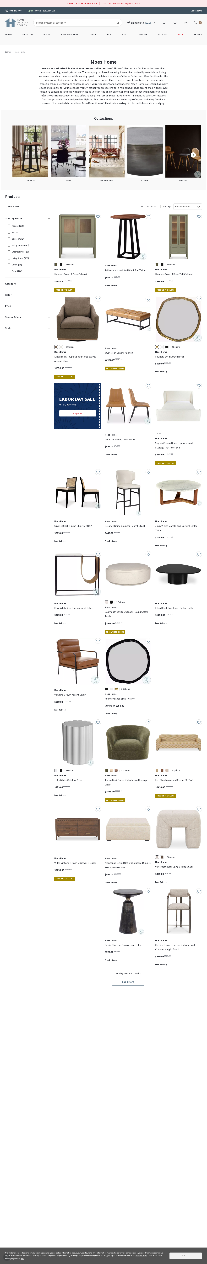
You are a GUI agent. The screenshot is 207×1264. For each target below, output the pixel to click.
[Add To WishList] (98, 216)
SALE (180, 34)
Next (193, 155)
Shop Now (77, 413)
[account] (164, 22)
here (22, 1258)
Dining (47, 34)
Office (92, 34)
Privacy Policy (141, 1255)
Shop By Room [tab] (13, 218)
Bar (109, 34)
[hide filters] (13, 206)
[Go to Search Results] (117, 22)
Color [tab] (8, 294)
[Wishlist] (175, 22)
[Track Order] (186, 22)
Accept (186, 1255)
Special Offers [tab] (13, 317)
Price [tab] (8, 305)
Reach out (64, 925)
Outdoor (142, 34)
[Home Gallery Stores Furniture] (16, 22)
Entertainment (69, 34)
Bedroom (27, 34)
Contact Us (196, 10)
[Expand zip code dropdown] (154, 23)
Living (8, 34)
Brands (198, 34)
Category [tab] (10, 283)
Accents (162, 34)
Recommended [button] (182, 206)
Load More (128, 981)
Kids (124, 34)
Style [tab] (8, 328)
